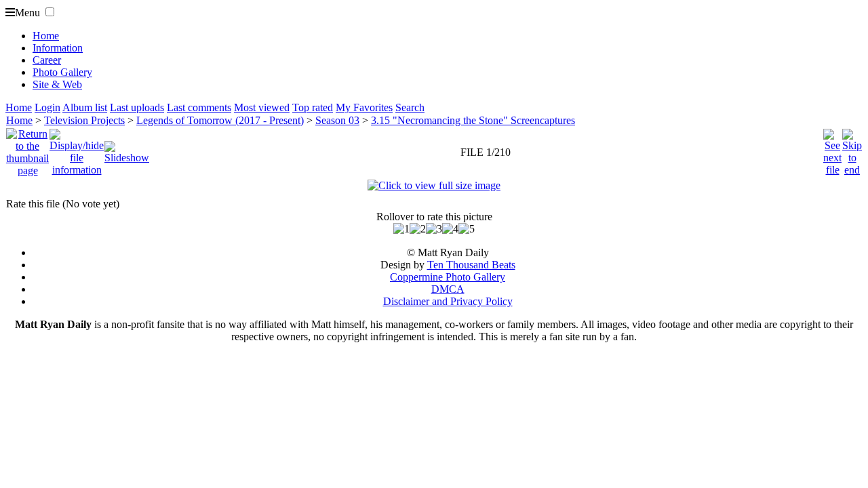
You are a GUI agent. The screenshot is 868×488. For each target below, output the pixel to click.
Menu (27, 12)
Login (47, 107)
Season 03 (337, 120)
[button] (49, 11)
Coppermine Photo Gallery (447, 277)
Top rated (312, 107)
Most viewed (262, 107)
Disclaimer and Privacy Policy (448, 301)
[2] (418, 229)
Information (58, 48)
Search (410, 107)
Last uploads (137, 107)
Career (47, 60)
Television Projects (84, 120)
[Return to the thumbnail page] (27, 149)
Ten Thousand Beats (471, 264)
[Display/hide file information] (77, 149)
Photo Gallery (62, 72)
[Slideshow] (126, 149)
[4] (450, 229)
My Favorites (364, 107)
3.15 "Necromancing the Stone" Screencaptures (473, 120)
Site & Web (57, 84)
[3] (434, 229)
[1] (401, 229)
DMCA (448, 289)
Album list (84, 107)
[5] (466, 229)
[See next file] (832, 149)
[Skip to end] (852, 149)
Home (46, 35)
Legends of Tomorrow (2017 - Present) (220, 120)
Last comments (199, 107)
